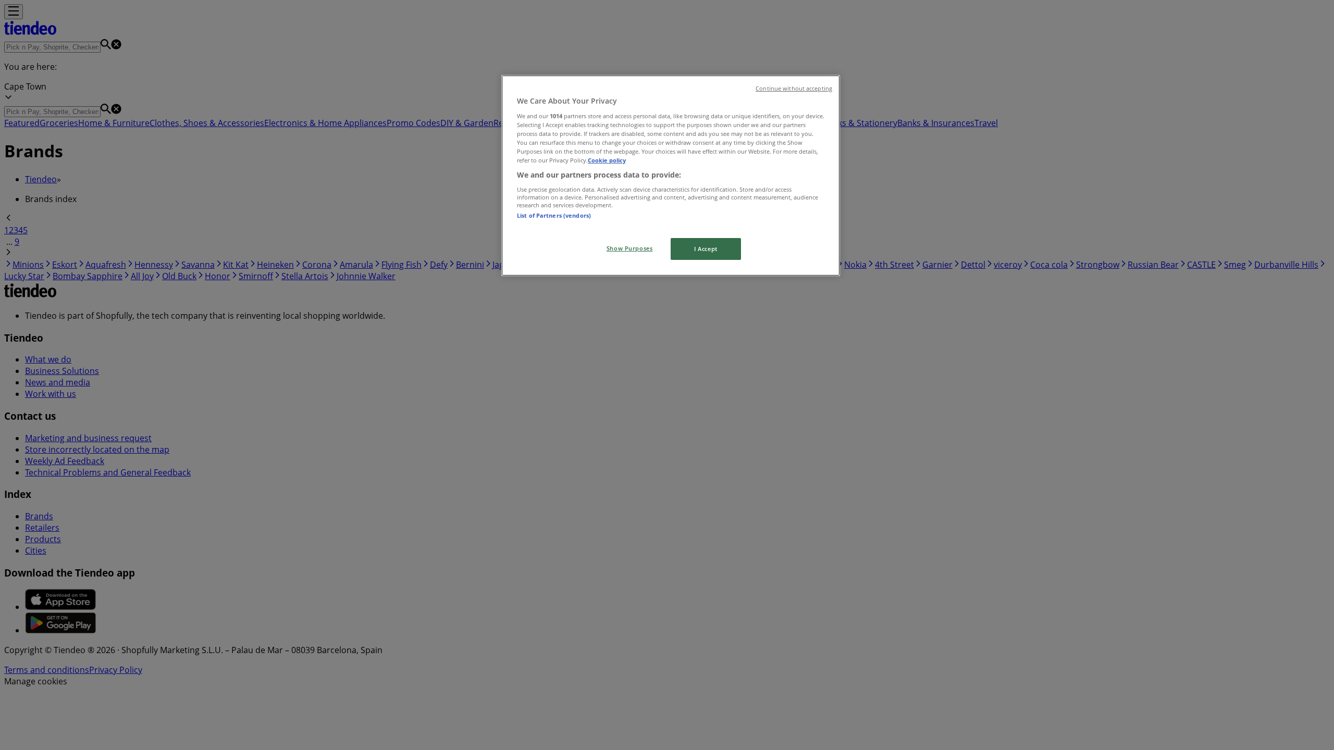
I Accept (706, 249)
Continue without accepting (794, 88)
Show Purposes (629, 248)
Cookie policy (607, 160)
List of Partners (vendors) (554, 215)
